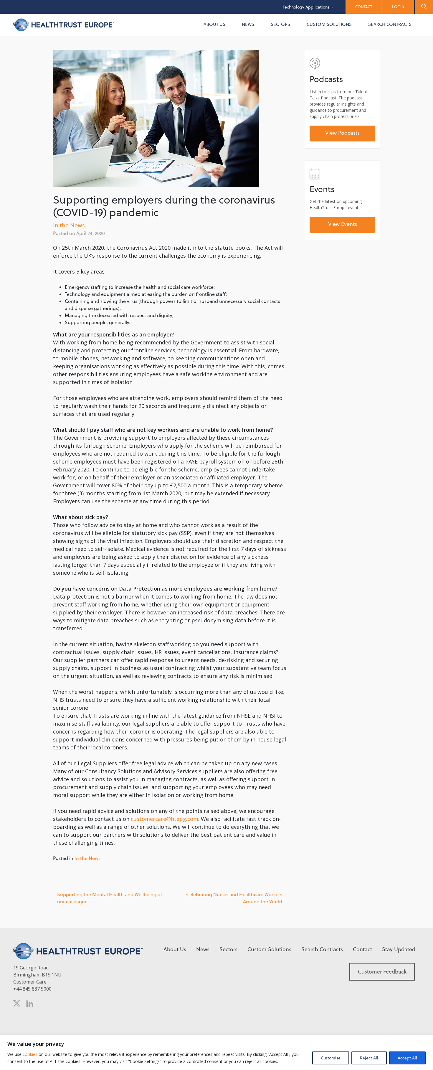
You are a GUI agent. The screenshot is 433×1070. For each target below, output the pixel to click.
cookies (29, 1054)
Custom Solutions (329, 24)
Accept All (407, 1058)
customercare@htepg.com (164, 818)
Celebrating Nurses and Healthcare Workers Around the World (234, 898)
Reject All (369, 1058)
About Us (214, 24)
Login (398, 6)
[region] (216, 1052)
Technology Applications (306, 7)
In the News (69, 225)
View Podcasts (342, 132)
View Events (342, 224)
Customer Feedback (382, 971)
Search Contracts (389, 24)
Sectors (280, 24)
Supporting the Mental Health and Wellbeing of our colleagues (109, 898)
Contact (363, 6)
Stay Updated (398, 949)
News (248, 24)
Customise (331, 1058)
